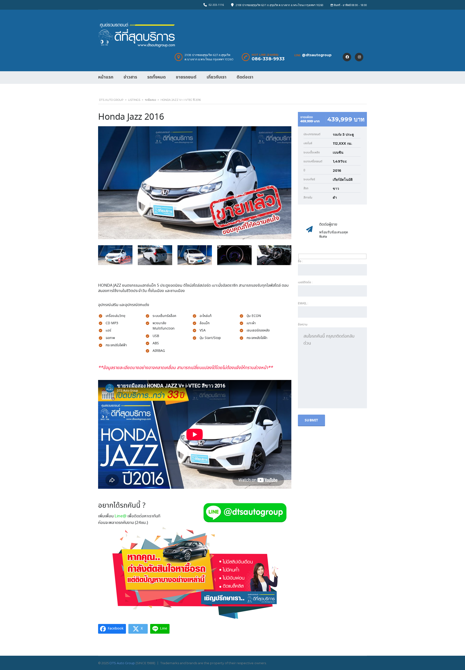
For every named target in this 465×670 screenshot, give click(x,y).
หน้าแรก (105, 77)
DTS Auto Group (122, 663)
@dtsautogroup (317, 55)
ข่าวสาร (130, 77)
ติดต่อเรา (245, 77)
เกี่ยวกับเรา (216, 77)
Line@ (120, 516)
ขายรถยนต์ (186, 77)
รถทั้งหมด (156, 77)
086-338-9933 (268, 59)
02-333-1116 (216, 5)
